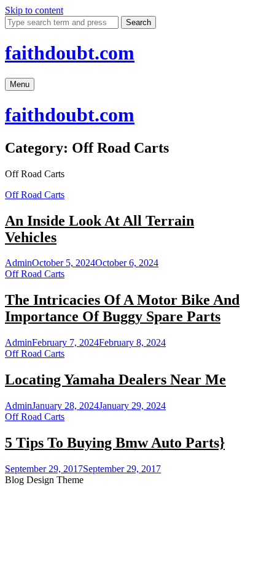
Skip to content (34, 10)
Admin (18, 263)
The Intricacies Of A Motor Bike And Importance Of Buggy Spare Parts (122, 308)
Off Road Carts (34, 194)
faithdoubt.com (69, 53)
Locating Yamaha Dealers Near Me (115, 379)
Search (138, 22)
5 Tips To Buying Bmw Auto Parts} (115, 443)
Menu (19, 84)
